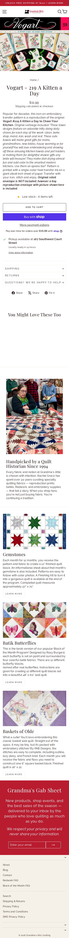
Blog (5, 870)
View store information (21, 252)
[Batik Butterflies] (34, 620)
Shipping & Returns (14, 901)
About (6, 864)
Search (7, 896)
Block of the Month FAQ (16, 885)
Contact (7, 875)
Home (33, 80)
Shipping (20, 106)
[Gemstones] (34, 531)
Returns (12, 275)
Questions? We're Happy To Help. (33, 282)
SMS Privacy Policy (14, 916)
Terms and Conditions (15, 911)
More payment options (34, 225)
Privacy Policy (11, 906)
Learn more (13, 594)
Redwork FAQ (10, 880)
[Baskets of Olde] (34, 708)
